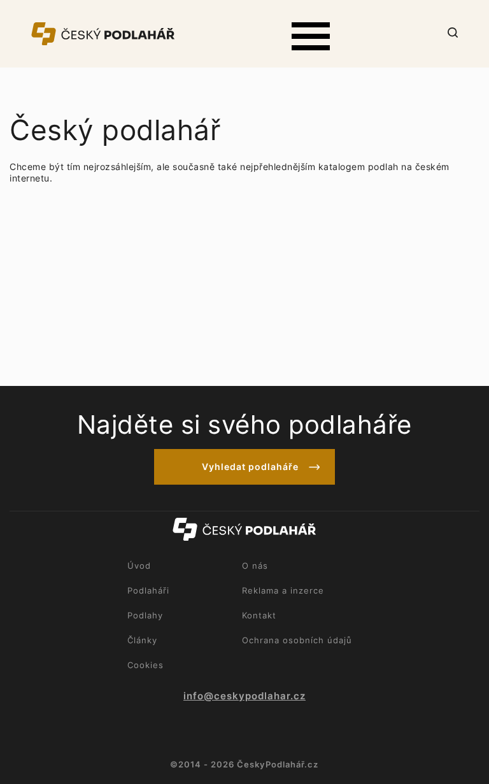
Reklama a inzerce (283, 590)
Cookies (145, 665)
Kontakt (259, 615)
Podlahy (145, 615)
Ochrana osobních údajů (297, 640)
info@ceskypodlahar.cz (244, 696)
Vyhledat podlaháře (250, 466)
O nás (255, 565)
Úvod (139, 565)
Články (142, 640)
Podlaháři (148, 590)
